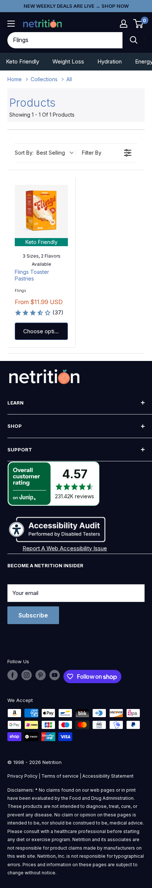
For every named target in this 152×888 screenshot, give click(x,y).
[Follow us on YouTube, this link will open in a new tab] (54, 675)
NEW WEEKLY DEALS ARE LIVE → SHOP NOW (76, 6)
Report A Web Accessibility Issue (65, 548)
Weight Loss (68, 61)
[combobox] (64, 40)
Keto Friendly (22, 61)
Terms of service (60, 776)
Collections (44, 79)
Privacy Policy (22, 776)
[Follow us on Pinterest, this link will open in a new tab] (40, 675)
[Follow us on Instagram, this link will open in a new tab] (26, 675)
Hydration (109, 61)
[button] (123, 24)
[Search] (133, 40)
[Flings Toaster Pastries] (41, 211)
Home (14, 79)
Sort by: (40, 152)
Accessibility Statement (108, 776)
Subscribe (33, 615)
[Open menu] (11, 24)
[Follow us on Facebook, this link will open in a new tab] (12, 675)
